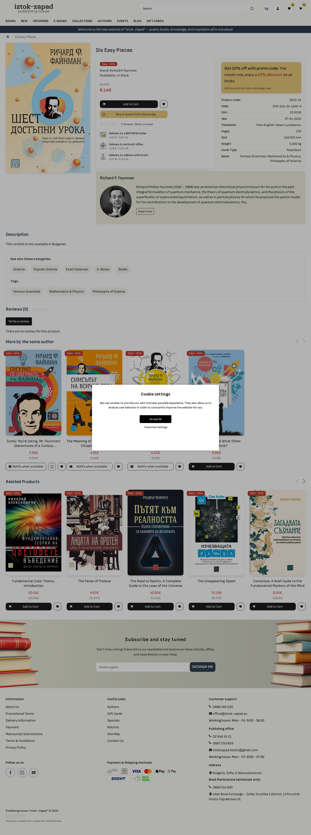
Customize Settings (155, 427)
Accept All (155, 419)
